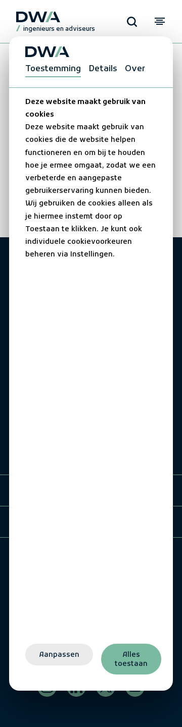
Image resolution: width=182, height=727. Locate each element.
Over (135, 69)
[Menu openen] (159, 21)
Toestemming (53, 69)
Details (103, 69)
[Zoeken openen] (132, 21)
